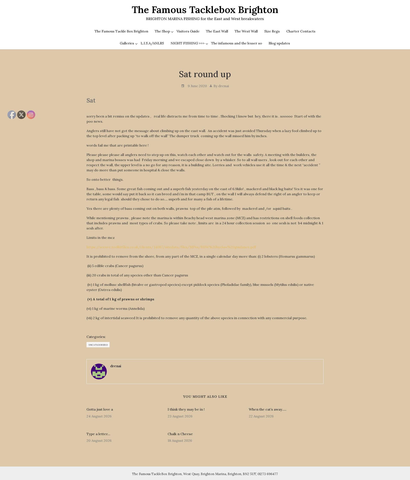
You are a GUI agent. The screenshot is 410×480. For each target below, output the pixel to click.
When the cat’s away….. (267, 409)
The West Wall (246, 31)
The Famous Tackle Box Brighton (121, 31)
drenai (223, 86)
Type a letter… (98, 434)
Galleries (127, 43)
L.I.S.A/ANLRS (152, 43)
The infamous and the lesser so (236, 43)
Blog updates (279, 43)
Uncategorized (98, 345)
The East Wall (217, 31)
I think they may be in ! (186, 409)
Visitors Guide (188, 31)
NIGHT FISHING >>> (188, 43)
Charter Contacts (300, 31)
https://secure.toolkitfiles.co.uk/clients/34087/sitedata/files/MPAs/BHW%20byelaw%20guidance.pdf (171, 247)
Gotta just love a (99, 409)
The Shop (162, 31)
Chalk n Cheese (180, 434)
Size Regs (272, 31)
